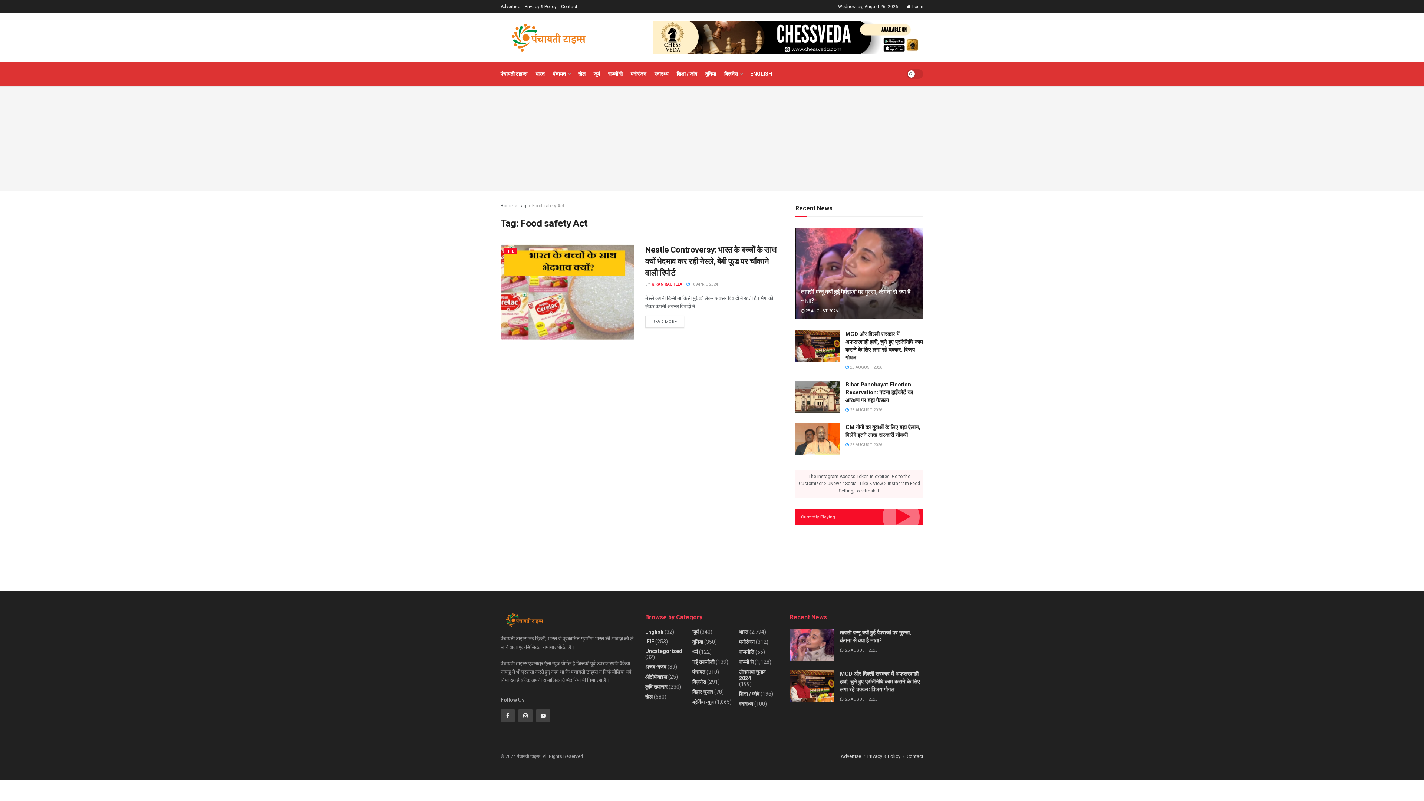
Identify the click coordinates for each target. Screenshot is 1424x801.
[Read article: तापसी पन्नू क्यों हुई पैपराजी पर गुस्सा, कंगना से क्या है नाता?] (859, 273)
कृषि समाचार (656, 687)
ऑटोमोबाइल (656, 677)
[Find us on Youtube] (543, 715)
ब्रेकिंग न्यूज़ (703, 702)
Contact (569, 6)
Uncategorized (663, 651)
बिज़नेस (731, 74)
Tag (522, 205)
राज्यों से (615, 74)
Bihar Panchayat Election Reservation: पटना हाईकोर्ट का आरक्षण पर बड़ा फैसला (879, 392)
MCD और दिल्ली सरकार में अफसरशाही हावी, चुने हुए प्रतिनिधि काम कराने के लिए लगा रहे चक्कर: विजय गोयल (880, 681)
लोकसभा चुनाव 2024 (752, 675)
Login (917, 6)
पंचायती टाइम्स (514, 74)
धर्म (695, 652)
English (761, 74)
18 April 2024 (704, 284)
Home (507, 205)
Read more (668, 320)
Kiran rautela (667, 284)
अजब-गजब (655, 667)
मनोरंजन (638, 74)
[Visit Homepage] (549, 38)
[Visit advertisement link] (788, 37)
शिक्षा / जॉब (687, 74)
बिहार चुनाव (702, 692)
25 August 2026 (821, 311)
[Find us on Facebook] (508, 715)
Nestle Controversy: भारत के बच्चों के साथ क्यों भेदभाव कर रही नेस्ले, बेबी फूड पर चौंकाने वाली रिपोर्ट (711, 261)
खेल (582, 74)
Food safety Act (548, 205)
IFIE (511, 251)
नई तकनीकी (703, 662)
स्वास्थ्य (662, 74)
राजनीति (746, 652)
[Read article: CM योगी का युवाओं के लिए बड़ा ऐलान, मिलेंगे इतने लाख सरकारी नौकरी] (817, 439)
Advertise (510, 6)
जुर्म (597, 74)
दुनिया (710, 74)
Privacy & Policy (541, 6)
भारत (540, 74)
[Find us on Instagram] (525, 715)
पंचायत (559, 74)
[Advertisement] (712, 139)
